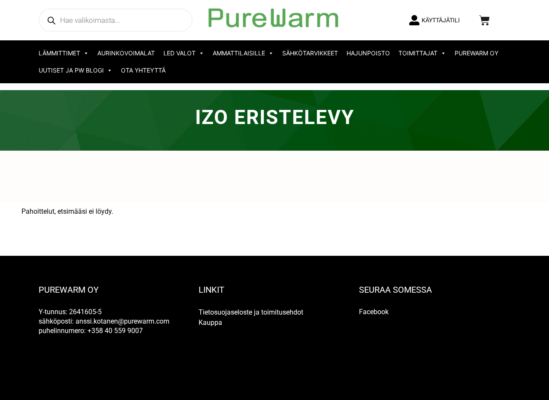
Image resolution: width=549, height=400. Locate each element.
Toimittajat (417, 53)
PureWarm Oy (476, 53)
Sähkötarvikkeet (310, 53)
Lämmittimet (59, 53)
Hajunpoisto (368, 53)
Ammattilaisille (239, 53)
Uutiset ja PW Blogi (71, 70)
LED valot (179, 53)
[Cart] (484, 20)
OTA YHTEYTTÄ (143, 70)
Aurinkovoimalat (126, 53)
